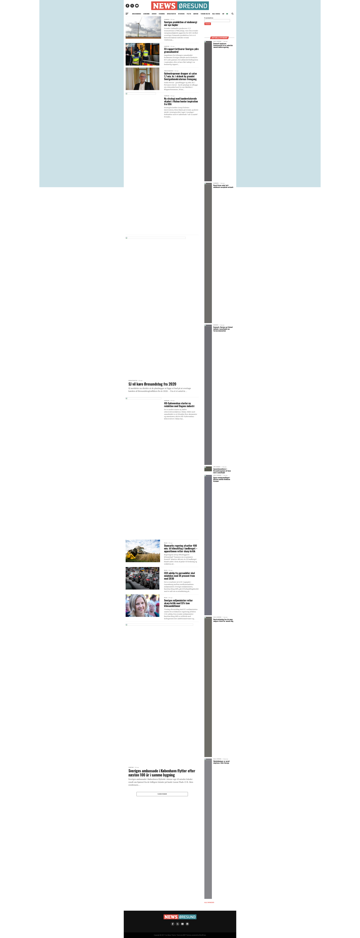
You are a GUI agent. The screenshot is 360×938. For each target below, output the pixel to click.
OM (223, 14)
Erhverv (154, 14)
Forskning (162, 14)
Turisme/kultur (205, 14)
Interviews (181, 14)
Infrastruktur (171, 14)
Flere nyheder (162, 794)
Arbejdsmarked (136, 14)
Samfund (195, 14)
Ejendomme (146, 14)
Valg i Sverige (216, 14)
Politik (189, 14)
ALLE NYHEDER (209, 902)
